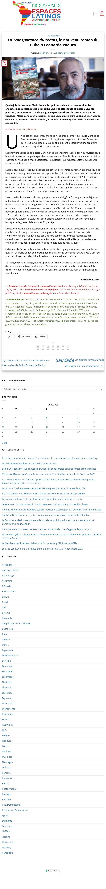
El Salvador (8, 676)
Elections (6, 682)
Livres (56, 36)
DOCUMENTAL (44, 879)
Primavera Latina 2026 (75, 879)
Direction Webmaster (65, 53)
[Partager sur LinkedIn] (63, 347)
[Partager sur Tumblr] (68, 347)
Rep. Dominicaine (11, 804)
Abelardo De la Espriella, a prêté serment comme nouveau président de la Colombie (45, 515)
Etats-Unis (7, 703)
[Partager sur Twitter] (48, 347)
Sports (5, 815)
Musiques (7, 756)
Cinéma (6, 612)
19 (32, 427)
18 (16, 427)
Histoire (6, 735)
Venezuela (7, 852)
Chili (4, 607)
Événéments (8, 708)
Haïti (4, 730)
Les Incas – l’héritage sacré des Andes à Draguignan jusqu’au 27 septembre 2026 (43, 488)
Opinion (6, 767)
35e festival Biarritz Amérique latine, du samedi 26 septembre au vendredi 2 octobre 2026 (48, 474)
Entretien (7, 692)
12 (32, 422)
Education (7, 671)
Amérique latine (10, 570)
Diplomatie (8, 650)
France (5, 719)
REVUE (19, 879)
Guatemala (8, 724)
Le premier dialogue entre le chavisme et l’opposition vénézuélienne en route (42, 499)
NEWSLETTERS (29, 879)
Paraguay (7, 778)
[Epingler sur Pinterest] (58, 347)
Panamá (6, 772)
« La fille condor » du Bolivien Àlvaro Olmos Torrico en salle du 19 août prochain (43, 493)
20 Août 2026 (53, 881)
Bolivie (5, 596)
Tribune (6, 836)
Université (7, 842)
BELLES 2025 (57, 879)
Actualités (7, 564)
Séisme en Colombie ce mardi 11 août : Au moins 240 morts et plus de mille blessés (45, 504)
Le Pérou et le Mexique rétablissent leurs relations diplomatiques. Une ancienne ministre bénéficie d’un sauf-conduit (48, 522)
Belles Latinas (9, 591)
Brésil (5, 602)
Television (7, 826)
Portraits (6, 799)
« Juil (4, 442)
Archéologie (8, 575)
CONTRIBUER (92, 879)
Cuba (4, 634)
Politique (6, 794)
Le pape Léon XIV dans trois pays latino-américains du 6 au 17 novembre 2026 (42, 548)
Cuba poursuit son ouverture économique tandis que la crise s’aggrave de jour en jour (47, 529)
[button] (95, 14)
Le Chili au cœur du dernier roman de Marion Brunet (29, 463)
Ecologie (6, 660)
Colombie (7, 618)
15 (78, 422)
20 (47, 427)
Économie (7, 666)
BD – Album (8, 586)
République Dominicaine (15, 810)
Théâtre (6, 831)
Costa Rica (7, 628)
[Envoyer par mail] (53, 347)
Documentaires (10, 655)
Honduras (7, 740)
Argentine (7, 580)
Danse (5, 644)
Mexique (6, 751)
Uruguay (6, 847)
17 (3, 427)
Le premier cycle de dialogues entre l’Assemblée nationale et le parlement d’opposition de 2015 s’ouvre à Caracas (51, 536)
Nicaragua (7, 762)
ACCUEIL (10, 879)
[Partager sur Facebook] (43, 347)
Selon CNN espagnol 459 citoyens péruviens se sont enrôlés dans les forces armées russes (49, 468)
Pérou (5, 783)
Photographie (9, 788)
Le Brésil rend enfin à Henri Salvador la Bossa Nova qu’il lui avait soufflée (39, 543)
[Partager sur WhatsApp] (38, 347)
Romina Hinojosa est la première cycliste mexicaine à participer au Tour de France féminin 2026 (51, 509)
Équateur (7, 698)
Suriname (7, 820)
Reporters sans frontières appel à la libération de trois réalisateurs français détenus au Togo (50, 458)
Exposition (7, 714)
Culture (50, 36)
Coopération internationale (16, 623)
